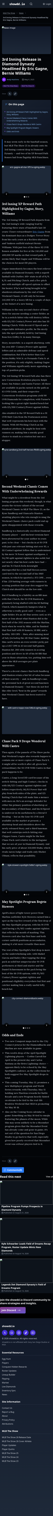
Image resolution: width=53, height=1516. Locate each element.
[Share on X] (10, 94)
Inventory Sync (9, 1390)
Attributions (7, 1423)
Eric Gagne (38, 231)
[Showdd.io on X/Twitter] (5, 1332)
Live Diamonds (9, 1386)
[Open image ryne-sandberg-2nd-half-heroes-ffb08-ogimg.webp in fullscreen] (26, 462)
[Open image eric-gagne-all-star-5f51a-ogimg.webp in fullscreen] (26, 179)
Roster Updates (9, 1370)
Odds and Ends (13, 131)
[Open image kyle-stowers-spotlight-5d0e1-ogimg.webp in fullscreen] (26, 877)
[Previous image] (6, 194)
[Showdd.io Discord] (12, 1332)
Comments (14, 1169)
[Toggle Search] (31, 4)
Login (48, 4)
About (5, 1416)
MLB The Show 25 (10, 1453)
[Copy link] (15, 94)
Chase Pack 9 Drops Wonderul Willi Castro (24, 124)
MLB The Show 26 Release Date (16, 1437)
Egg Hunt (6, 1359)
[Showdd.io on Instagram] (19, 1332)
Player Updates (9, 1445)
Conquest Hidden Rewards (14, 1366)
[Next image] (46, 194)
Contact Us (7, 1408)
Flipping (5, 1378)
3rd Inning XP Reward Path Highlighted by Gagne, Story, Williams (27, 113)
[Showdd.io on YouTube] (33, 1332)
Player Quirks (8, 1449)
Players (5, 1362)
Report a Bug (8, 1412)
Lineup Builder (8, 1374)
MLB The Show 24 (10, 1457)
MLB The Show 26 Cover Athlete (16, 1441)
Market (5, 1382)
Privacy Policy (8, 1420)
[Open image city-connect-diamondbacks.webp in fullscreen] (26, 1011)
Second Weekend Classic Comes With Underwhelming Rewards (22, 119)
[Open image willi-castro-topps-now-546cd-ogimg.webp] (26, 720)
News (21, 13)
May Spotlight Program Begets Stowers (23, 128)
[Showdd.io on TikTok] (26, 1332)
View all (49, 1176)
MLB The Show (9, 13)
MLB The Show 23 (10, 1461)
